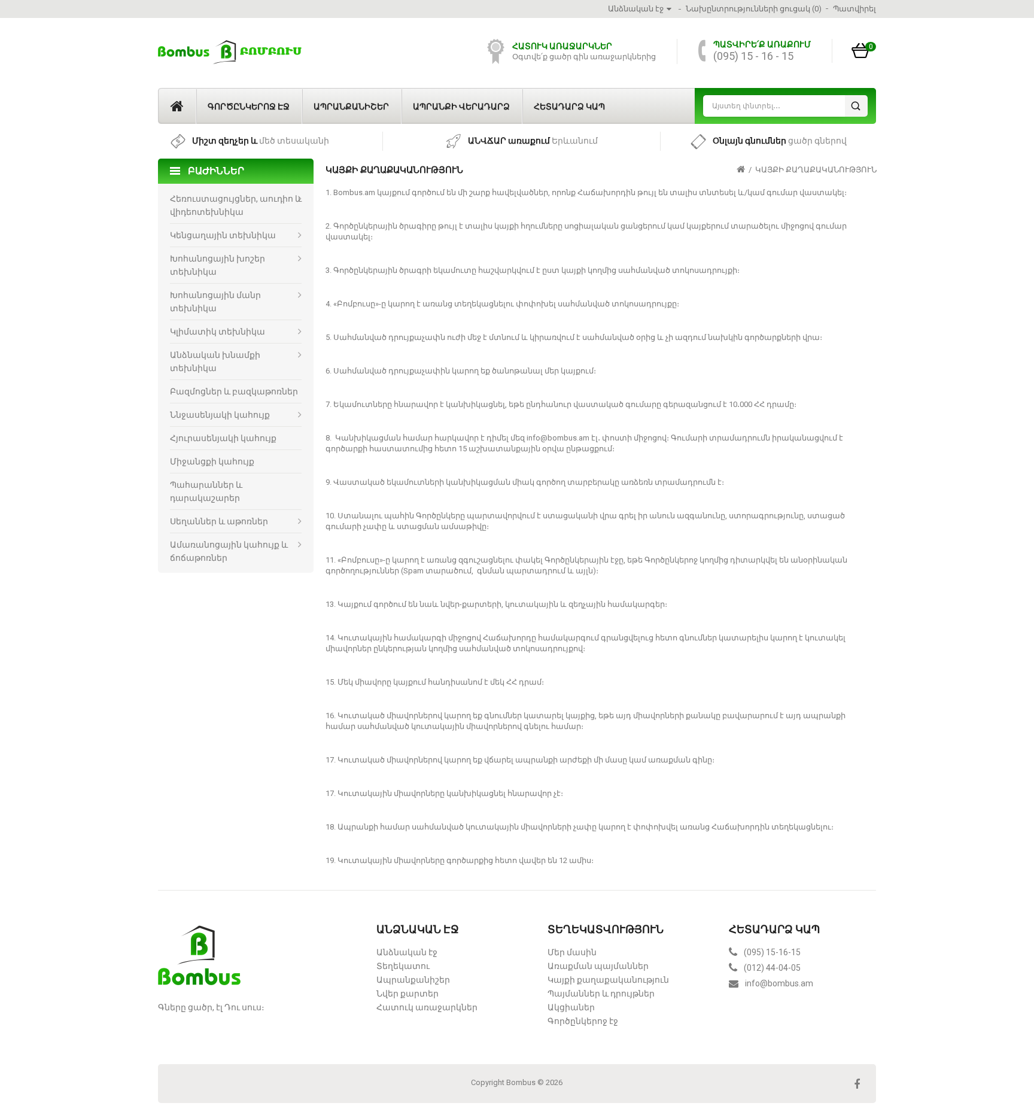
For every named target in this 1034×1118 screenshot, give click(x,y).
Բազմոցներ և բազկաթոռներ (234, 391)
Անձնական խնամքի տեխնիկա (215, 361)
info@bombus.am (779, 983)
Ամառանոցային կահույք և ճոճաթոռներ (229, 551)
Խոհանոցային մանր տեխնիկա (215, 301)
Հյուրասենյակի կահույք (223, 438)
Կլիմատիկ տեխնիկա (217, 331)
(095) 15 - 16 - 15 (753, 56)
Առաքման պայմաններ (598, 966)
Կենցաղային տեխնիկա (223, 235)
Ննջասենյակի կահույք (220, 415)
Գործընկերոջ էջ (249, 106)
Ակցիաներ (571, 1007)
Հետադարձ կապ (569, 106)
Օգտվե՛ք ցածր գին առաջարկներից (584, 56)
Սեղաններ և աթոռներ (219, 521)
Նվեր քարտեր (407, 993)
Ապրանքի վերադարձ (461, 106)
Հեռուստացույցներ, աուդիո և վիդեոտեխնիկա (236, 205)
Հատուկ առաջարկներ (427, 1007)
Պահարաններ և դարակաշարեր (206, 491)
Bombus (521, 1082)
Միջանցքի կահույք (212, 461)
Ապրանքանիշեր (351, 106)
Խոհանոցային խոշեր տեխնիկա (217, 265)
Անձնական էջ (406, 952)
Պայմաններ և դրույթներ (601, 993)
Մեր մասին (572, 952)
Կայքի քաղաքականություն (816, 169)
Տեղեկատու (403, 966)
